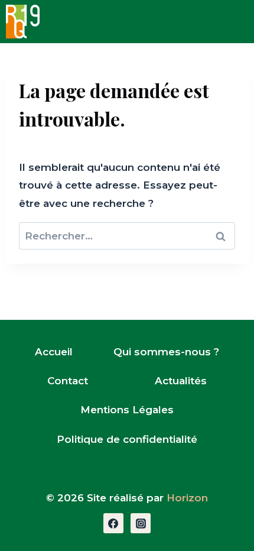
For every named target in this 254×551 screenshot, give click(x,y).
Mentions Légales (127, 410)
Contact (67, 381)
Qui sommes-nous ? (166, 352)
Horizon (187, 498)
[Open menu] (236, 21)
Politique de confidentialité (127, 439)
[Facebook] (113, 523)
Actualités (181, 381)
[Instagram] (141, 523)
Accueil (54, 352)
